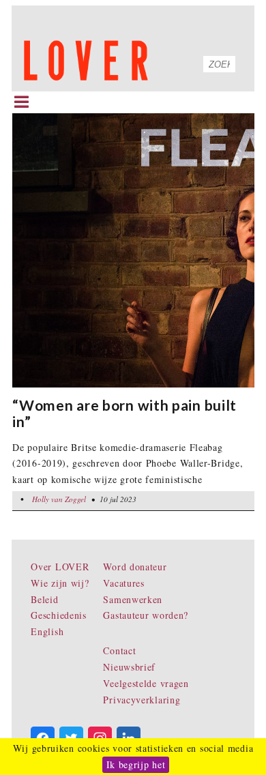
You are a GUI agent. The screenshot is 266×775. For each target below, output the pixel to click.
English (47, 631)
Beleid (44, 599)
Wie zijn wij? (60, 582)
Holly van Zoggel (59, 499)
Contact (119, 650)
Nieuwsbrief (129, 666)
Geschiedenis (58, 615)
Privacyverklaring (141, 699)
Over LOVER (60, 566)
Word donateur (134, 566)
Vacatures (123, 582)
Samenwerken (132, 599)
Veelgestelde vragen (145, 683)
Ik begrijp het (136, 764)
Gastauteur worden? (145, 615)
